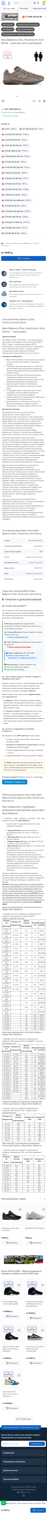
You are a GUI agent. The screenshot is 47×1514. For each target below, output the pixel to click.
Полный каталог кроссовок (28, 24)
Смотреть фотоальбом (15, 669)
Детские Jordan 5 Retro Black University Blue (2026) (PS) (11, 1349)
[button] (40, 1198)
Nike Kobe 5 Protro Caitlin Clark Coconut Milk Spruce (10, 1394)
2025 (7, 57)
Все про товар (9, 8)
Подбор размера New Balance (23, 1490)
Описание (24, 8)
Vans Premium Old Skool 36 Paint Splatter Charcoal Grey (35, 1349)
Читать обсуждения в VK (18, 637)
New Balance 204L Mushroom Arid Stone (18, 34)
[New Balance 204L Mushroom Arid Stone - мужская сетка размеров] (23, 71)
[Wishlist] (20, 1210)
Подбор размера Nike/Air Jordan (23, 1487)
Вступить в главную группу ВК (23, 658)
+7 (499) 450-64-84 (33, 17)
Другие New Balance (25, 29)
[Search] (38, 3)
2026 (8, 1283)
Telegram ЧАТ (24, 1492)
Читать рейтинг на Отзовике (19, 647)
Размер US (5, 124)
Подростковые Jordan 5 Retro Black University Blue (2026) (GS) (35, 1304)
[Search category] (34, 3)
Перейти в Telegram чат (15, 782)
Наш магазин (8, 24)
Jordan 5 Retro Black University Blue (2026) (10, 1303)
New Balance (8, 29)
